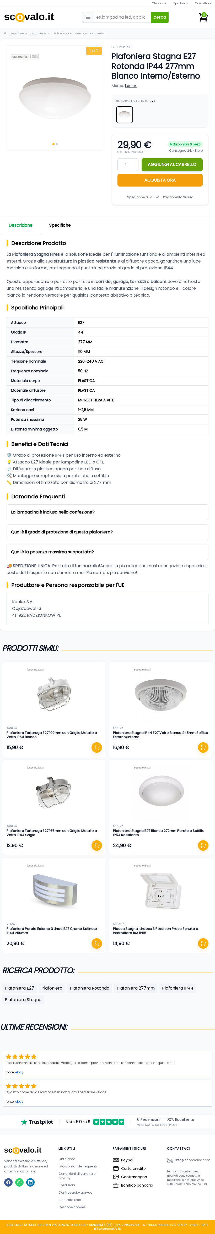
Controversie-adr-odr (76, 1192)
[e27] (124, 114)
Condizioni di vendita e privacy (76, 1175)
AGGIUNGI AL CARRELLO (172, 164)
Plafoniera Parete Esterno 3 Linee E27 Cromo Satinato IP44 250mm (52, 930)
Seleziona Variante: (135, 101)
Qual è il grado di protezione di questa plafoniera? (62, 532)
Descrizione (21, 225)
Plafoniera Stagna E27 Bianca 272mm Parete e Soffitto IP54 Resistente (159, 832)
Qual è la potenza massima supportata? (52, 552)
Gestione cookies (72, 1207)
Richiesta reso (69, 1200)
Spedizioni (181, 3)
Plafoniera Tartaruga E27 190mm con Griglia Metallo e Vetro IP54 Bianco (52, 734)
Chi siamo (159, 3)
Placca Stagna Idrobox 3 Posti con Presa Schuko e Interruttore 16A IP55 (155, 930)
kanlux (131, 85)
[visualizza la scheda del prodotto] (54, 695)
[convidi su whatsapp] (19, 1182)
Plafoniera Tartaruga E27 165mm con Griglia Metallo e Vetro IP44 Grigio (52, 832)
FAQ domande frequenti (77, 1166)
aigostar (119, 924)
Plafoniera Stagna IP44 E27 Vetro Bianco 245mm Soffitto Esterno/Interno (160, 734)
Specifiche (60, 225)
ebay (19, 1072)
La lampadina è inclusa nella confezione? (53, 512)
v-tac (11, 924)
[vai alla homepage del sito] (26, 1150)
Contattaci (203, 3)
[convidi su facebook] (8, 1182)
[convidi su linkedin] (30, 1182)
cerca (160, 17)
